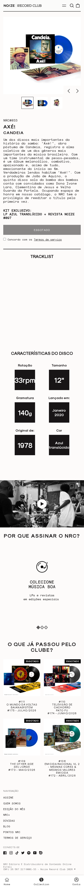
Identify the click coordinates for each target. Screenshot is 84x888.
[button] (72, 6)
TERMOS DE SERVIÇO (17, 837)
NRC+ (6, 814)
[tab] (38, 627)
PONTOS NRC (11, 831)
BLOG (6, 826)
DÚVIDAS (9, 820)
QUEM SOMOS (12, 803)
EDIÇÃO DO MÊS (14, 808)
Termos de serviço (48, 239)
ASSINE (8, 797)
